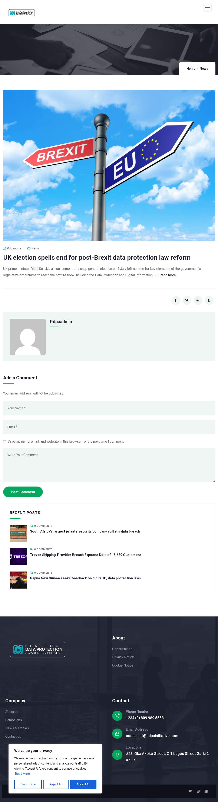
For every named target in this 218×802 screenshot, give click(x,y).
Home (190, 69)
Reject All (55, 784)
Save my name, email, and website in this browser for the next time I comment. (66, 441)
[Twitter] (190, 791)
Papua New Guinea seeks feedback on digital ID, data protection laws (85, 578)
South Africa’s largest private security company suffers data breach (85, 531)
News (204, 69)
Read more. (168, 275)
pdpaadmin (15, 248)
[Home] (37, 650)
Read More (22, 773)
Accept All (83, 784)
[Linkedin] (206, 791)
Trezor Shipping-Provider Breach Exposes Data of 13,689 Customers (85, 555)
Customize (28, 784)
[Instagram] (198, 791)
